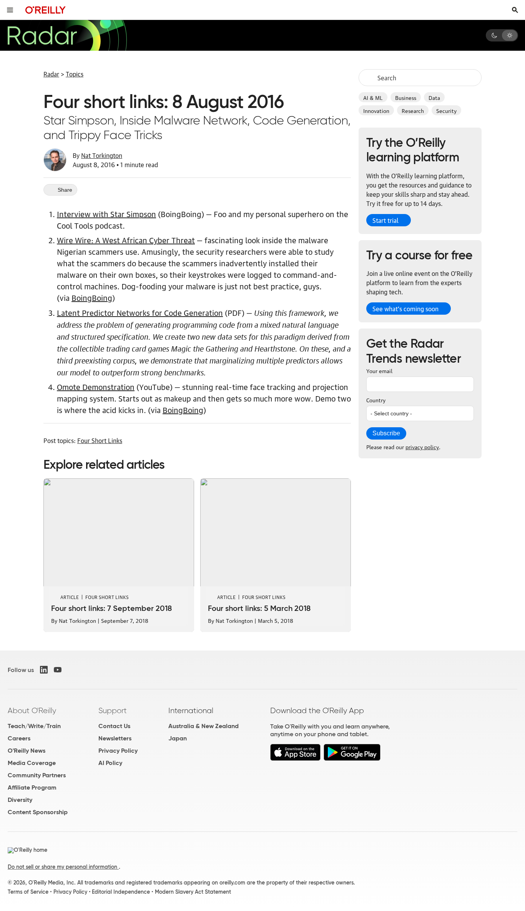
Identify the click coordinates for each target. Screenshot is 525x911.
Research (413, 110)
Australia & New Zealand (203, 726)
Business (405, 97)
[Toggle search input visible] (515, 10)
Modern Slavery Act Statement (193, 891)
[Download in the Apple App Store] (295, 759)
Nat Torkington (101, 155)
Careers (19, 738)
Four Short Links (99, 440)
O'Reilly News (26, 751)
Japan (177, 738)
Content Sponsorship (38, 812)
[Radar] (67, 35)
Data (434, 97)
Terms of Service (28, 891)
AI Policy (110, 763)
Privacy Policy (118, 751)
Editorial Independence (121, 891)
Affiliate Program (32, 787)
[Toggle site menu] (10, 10)
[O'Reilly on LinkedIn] (44, 670)
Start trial (385, 220)
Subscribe (386, 433)
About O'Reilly (32, 710)
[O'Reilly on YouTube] (57, 670)
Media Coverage (32, 763)
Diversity (20, 800)
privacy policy (422, 446)
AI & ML (373, 97)
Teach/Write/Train (34, 726)
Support (112, 710)
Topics (74, 74)
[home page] (45, 10)
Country (375, 399)
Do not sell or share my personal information (63, 866)
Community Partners (37, 775)
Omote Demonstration (96, 386)
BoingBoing (91, 297)
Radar (51, 74)
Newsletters (114, 738)
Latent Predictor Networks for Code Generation (140, 312)
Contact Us (114, 726)
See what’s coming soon (405, 308)
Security (446, 110)
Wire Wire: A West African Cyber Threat (126, 239)
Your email (379, 370)
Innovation (376, 110)
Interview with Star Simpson (106, 213)
